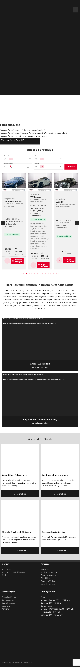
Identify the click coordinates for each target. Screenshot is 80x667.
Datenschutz (5, 663)
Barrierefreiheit (16, 663)
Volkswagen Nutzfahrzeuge (45, 296)
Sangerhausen (47, 606)
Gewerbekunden (9, 603)
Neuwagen (45, 569)
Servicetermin (8, 600)
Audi (4, 575)
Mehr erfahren (20, 494)
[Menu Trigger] (75, 9)
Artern (43, 597)
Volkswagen (27, 296)
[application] (40, 339)
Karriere (5, 609)
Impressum (28, 663)
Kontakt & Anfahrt (40, 366)
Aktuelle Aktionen (9, 597)
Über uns (6, 606)
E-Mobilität (45, 578)
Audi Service (67, 296)
